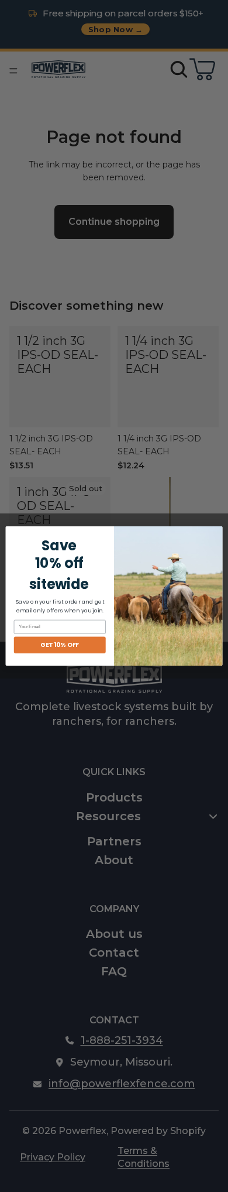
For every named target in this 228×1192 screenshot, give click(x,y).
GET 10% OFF (59, 644)
